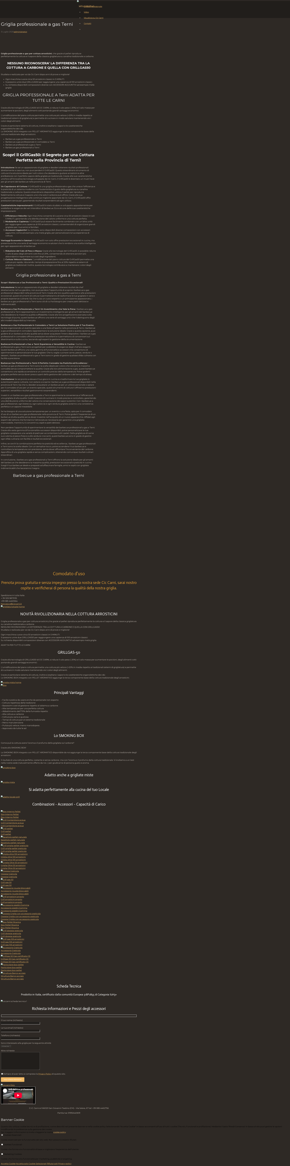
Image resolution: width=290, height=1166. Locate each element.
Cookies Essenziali (12, 1135)
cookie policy (59, 1132)
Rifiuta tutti (52, 1163)
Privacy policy (64, 1163)
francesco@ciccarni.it (11, 604)
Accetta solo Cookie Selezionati (31, 1163)
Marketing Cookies (13, 1154)
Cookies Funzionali (13, 1144)
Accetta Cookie (8, 1163)
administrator (20, 32)
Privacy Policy (44, 1074)
